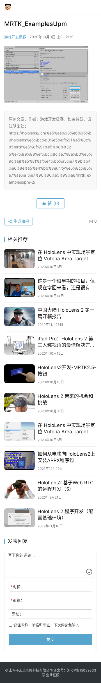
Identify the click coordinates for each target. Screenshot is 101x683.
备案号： (60, 670)
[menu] (92, 7)
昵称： (17, 586)
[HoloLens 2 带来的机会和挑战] (19, 402)
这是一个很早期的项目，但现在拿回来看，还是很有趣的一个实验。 (66, 284)
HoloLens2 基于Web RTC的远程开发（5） (65, 486)
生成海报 (20, 221)
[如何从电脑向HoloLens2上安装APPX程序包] (19, 460)
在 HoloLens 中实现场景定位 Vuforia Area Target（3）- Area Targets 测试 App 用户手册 (66, 255)
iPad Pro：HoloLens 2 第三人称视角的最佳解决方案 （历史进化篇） (66, 342)
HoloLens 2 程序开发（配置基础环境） (65, 515)
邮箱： (17, 600)
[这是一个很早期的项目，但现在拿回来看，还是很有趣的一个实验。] (19, 287)
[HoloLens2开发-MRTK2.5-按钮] (19, 373)
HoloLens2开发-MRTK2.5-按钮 (67, 371)
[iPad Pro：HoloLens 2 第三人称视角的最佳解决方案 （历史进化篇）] (19, 345)
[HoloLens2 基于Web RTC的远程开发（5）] (19, 489)
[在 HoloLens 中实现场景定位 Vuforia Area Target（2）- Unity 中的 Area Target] (19, 431)
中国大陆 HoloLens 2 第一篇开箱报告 (66, 313)
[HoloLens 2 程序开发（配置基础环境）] (19, 517)
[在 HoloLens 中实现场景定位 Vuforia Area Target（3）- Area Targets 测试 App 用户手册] (19, 258)
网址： (17, 614)
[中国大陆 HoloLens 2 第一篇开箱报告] (19, 316)
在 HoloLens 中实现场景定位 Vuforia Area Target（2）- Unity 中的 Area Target (66, 428)
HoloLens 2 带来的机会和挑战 (65, 399)
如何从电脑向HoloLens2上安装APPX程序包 (66, 457)
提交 (50, 639)
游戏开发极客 (15, 37)
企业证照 (52, 675)
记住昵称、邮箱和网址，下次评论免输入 (45, 625)
